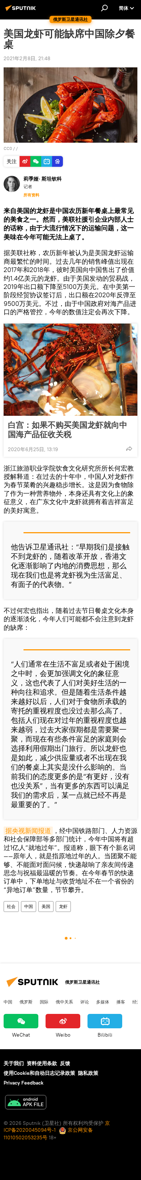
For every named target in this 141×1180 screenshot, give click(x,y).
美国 (46, 906)
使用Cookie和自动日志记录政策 (39, 1073)
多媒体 (102, 1001)
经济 (136, 1001)
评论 (84, 1001)
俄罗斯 (26, 1001)
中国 (28, 906)
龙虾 (63, 906)
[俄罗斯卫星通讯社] (22, 11)
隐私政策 (88, 1073)
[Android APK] (25, 1103)
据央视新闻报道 (28, 831)
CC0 (8, 148)
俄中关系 (64, 1001)
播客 (120, 1001)
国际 (44, 1001)
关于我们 (14, 1063)
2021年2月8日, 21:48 (27, 58)
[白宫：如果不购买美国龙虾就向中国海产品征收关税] (70, 370)
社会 (11, 906)
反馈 (65, 1063)
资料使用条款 (42, 1063)
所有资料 (31, 194)
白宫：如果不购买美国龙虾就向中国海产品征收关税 (67, 429)
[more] (129, 448)
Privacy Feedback (23, 1082)
